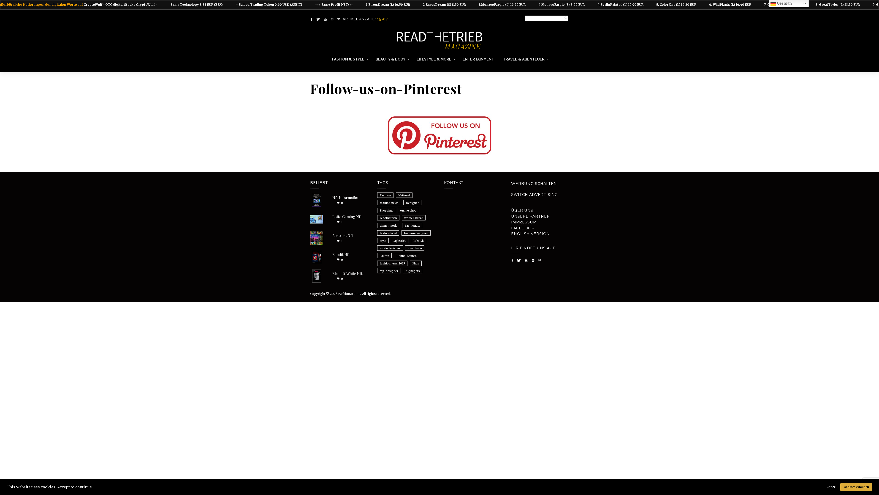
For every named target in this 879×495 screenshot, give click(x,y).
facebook (522, 228)
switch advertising (534, 194)
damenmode (388, 225)
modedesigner (390, 248)
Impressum (524, 222)
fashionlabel (388, 233)
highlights (413, 271)
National (404, 195)
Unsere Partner (530, 216)
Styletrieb (399, 240)
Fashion (385, 195)
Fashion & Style (348, 59)
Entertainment (478, 59)
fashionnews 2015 (392, 263)
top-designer (389, 271)
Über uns (522, 210)
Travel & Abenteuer (524, 59)
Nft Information (345, 197)
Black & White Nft (347, 273)
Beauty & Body (390, 59)
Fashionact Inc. (349, 294)
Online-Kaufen (406, 256)
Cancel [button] (831, 487)
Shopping (386, 210)
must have (415, 248)
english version (530, 234)
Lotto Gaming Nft (347, 216)
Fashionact (412, 225)
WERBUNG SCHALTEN (534, 184)
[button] (94, 487)
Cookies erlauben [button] (856, 487)
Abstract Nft (342, 235)
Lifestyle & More (434, 59)
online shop (408, 210)
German (784, 3)
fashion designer (416, 233)
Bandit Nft (341, 254)
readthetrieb (388, 218)
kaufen (384, 256)
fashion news (389, 203)
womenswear (413, 218)
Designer (412, 203)
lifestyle (419, 240)
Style (383, 240)
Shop (415, 263)
